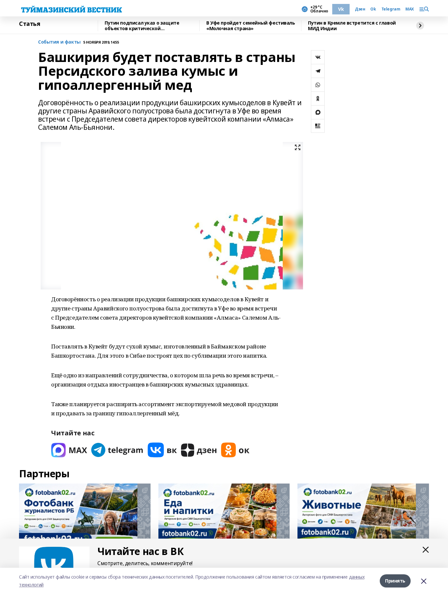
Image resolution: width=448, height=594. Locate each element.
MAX (409, 9)
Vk (341, 9)
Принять (395, 581)
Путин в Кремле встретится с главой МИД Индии (352, 25)
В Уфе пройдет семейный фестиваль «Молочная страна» (250, 25)
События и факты (59, 42)
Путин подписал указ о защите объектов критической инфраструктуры (142, 25)
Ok (373, 9)
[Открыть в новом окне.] (69, 450)
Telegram (390, 9)
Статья (29, 24)
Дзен (360, 9)
